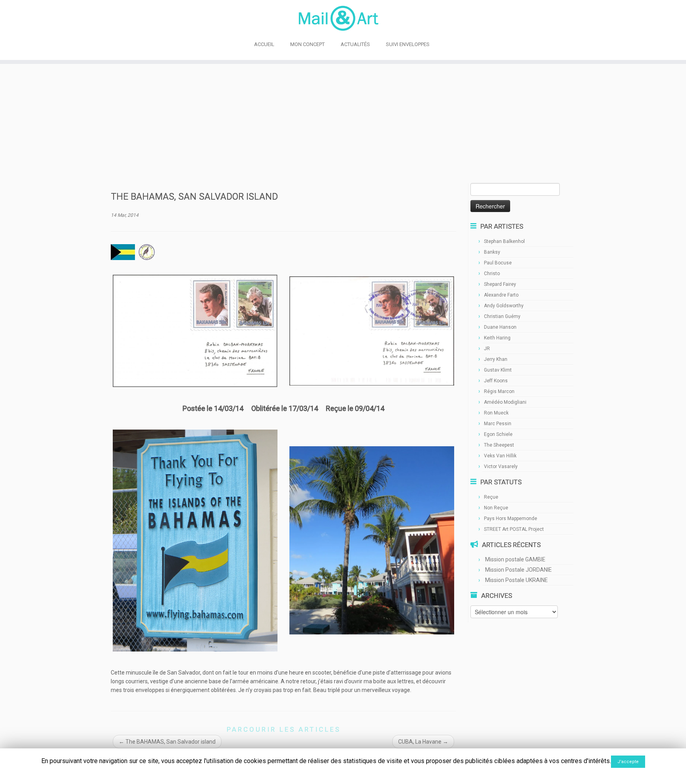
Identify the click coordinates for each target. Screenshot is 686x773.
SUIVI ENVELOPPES (408, 44)
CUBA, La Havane (423, 741)
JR (487, 348)
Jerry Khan (495, 359)
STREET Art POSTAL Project (514, 529)
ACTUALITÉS (355, 44)
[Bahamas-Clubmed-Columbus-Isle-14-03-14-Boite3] (195, 540)
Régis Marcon (499, 391)
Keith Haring (497, 338)
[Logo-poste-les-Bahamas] (147, 252)
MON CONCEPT (307, 44)
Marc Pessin (497, 423)
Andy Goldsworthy (504, 305)
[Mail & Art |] (343, 18)
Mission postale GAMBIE (515, 559)
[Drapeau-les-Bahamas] (123, 252)
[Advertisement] (343, 123)
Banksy (492, 252)
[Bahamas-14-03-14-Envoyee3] (195, 330)
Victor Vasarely (501, 466)
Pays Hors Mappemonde (510, 518)
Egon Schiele (498, 434)
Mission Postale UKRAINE (516, 580)
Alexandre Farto (501, 295)
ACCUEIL (264, 44)
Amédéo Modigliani (505, 402)
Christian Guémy (502, 316)
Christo (492, 273)
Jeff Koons (496, 381)
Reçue (491, 497)
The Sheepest (499, 445)
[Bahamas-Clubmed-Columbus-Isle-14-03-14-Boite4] (371, 540)
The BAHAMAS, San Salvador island (167, 741)
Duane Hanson (500, 327)
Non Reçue (496, 508)
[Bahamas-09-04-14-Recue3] (371, 330)
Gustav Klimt (498, 370)
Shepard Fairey (500, 284)
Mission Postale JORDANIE (518, 570)
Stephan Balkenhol (504, 241)
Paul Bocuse (498, 263)
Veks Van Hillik (500, 456)
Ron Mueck (496, 413)
